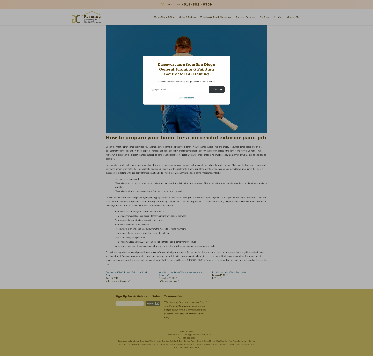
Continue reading (186, 98)
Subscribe (217, 89)
